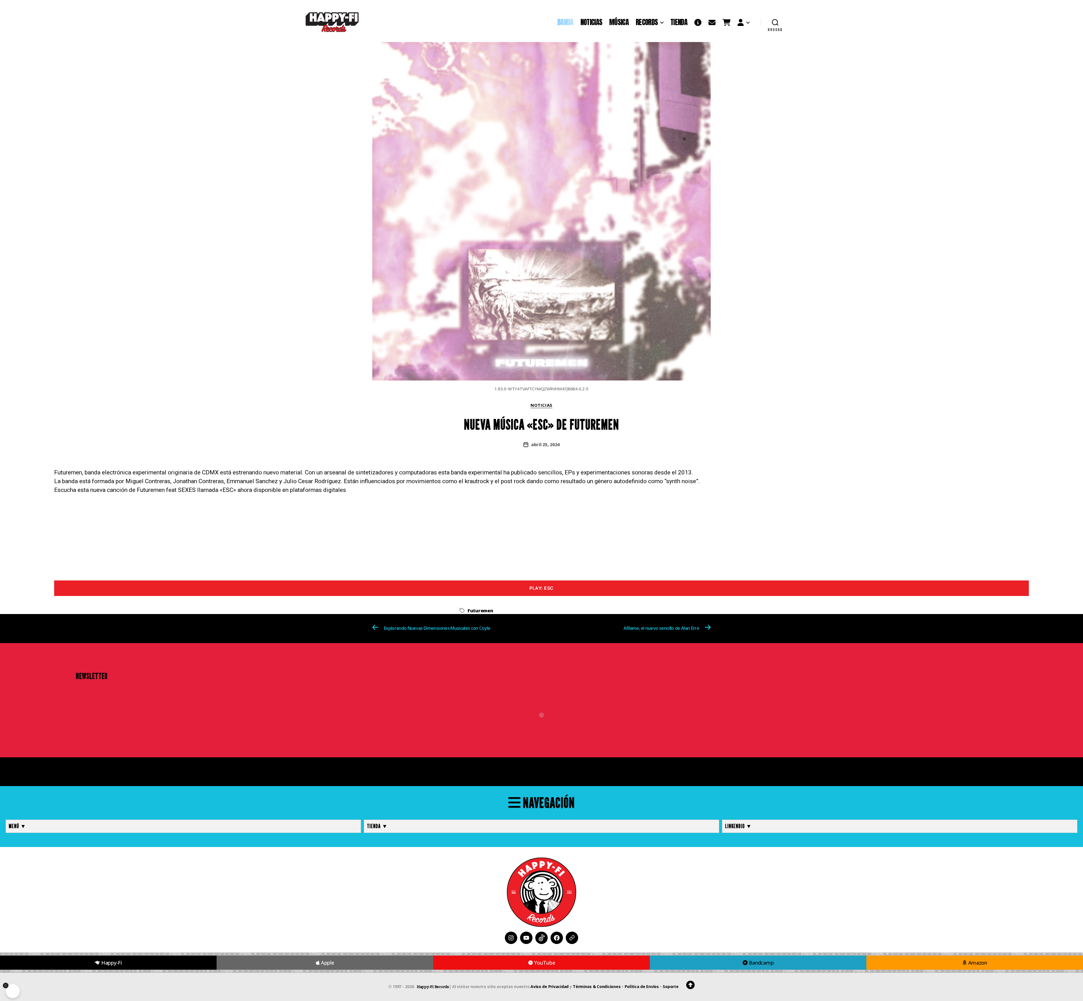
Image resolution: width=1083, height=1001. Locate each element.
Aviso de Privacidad (550, 986)
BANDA (565, 22)
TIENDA (678, 22)
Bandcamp (761, 962)
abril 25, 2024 (545, 444)
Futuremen (480, 611)
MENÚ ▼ (17, 826)
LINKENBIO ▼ (738, 826)
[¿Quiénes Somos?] (697, 22)
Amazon (977, 962)
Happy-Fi (111, 962)
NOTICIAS (591, 22)
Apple (327, 962)
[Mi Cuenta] (743, 22)
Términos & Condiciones (596, 986)
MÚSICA (619, 22)
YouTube (544, 962)
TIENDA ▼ (377, 826)
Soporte (670, 986)
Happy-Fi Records (433, 987)
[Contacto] (712, 22)
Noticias (541, 405)
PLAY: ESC (541, 588)
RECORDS (647, 22)
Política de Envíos (642, 986)
